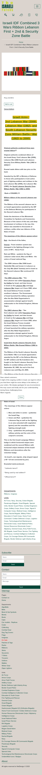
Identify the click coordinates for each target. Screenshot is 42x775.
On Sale (4, 640)
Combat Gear (6, 630)
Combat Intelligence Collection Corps (15, 693)
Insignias (14, 494)
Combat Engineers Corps (11, 690)
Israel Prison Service (20, 531)
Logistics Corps (7, 726)
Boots (4, 617)
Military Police (26, 513)
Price (6, 98)
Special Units (6, 751)
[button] (21, 15)
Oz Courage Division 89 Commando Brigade (17, 741)
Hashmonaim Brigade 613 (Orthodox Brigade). (18, 708)
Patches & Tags (7, 643)
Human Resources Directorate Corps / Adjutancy (19, 713)
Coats (4, 625)
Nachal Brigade (14, 513)
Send (13, 564)
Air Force (7, 501)
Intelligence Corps (8, 716)
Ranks (4, 645)
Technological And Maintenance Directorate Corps (19, 754)
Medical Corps (22, 511)
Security (18, 501)
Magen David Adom (9, 728)
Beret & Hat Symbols (9, 612)
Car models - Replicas (9, 622)
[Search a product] (5, 15)
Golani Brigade (27, 501)
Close (21, 397)
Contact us (5, 598)
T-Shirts (4, 655)
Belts (3, 609)
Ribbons (7, 494)
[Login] (29, 15)
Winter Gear (6, 666)
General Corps (17, 529)
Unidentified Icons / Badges (11, 756)
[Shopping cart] (13, 15)
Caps (3, 620)
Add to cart (8, 104)
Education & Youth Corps (13, 516)
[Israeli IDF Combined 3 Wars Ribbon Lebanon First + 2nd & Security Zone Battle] (21, 72)
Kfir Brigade (8, 531)
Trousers (5, 658)
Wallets (4, 663)
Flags (4, 635)
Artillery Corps (14, 508)
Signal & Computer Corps (11, 749)
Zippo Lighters (7, 668)
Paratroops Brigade (11, 503)
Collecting (5, 627)
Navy (13, 501)
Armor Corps (24, 508)
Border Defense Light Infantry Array (23, 539)
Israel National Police (24, 524)
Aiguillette (5, 607)
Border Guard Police (16, 506)
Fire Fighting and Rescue (11, 698)
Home (21, 42)
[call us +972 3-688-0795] (36, 15)
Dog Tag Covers (7, 632)
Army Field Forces (29, 529)
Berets (4, 615)
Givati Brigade (24, 503)
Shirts (4, 650)
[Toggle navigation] (37, 6)
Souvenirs (5, 653)
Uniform (4, 660)
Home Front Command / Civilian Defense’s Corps (19, 711)
